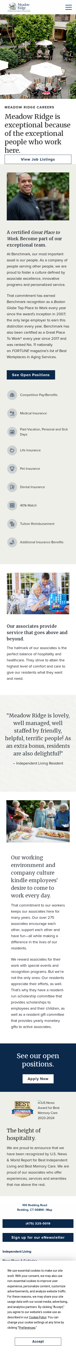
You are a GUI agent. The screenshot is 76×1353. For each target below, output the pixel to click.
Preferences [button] (27, 1327)
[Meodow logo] (19, 7)
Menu (68, 7)
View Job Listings (38, 159)
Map (49, 1210)
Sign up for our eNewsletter (38, 1237)
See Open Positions (31, 375)
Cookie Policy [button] (37, 1317)
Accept (38, 1341)
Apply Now (38, 1078)
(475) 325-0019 (38, 1223)
